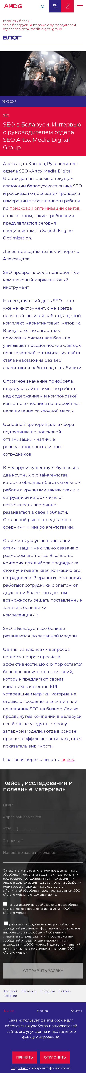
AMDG (13, 5)
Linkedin (65, 991)
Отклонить (55, 1057)
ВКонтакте (29, 991)
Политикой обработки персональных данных (38, 890)
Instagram (48, 991)
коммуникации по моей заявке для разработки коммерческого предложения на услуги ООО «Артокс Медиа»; (40, 909)
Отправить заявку (43, 971)
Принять (24, 1057)
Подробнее (19, 1068)
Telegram (10, 996)
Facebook (11, 991)
